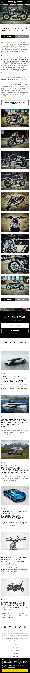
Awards (15, 657)
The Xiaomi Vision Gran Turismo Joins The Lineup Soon (14, 378)
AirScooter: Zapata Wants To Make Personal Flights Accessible (14, 560)
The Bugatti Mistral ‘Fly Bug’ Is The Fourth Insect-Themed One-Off (14, 515)
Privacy (15, 654)
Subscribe (15, 331)
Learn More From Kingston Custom (15, 102)
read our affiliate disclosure (13, 638)
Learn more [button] (11, 667)
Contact (15, 648)
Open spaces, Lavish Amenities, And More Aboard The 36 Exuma (14, 423)
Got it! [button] (15, 670)
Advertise (15, 651)
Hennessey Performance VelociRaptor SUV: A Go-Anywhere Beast (14, 469)
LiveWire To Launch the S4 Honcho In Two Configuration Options (14, 606)
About (15, 645)
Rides (3, 373)
